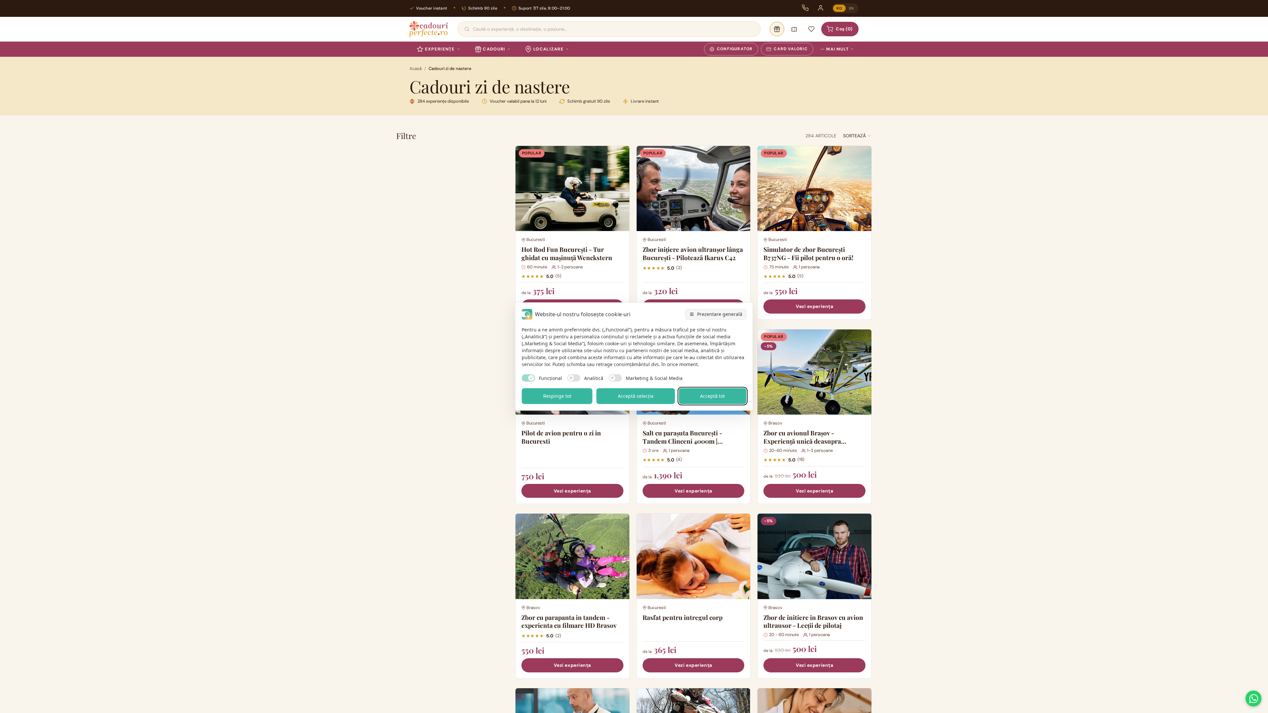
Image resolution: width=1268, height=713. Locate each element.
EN (851, 8)
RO (839, 8)
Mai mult (835, 49)
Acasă (415, 68)
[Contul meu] (820, 8)
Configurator (735, 48)
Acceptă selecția (635, 396)
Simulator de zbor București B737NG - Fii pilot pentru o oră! (808, 253)
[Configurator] (777, 29)
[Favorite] (811, 29)
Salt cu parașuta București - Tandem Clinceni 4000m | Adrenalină (682, 440)
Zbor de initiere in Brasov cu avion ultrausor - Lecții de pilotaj (813, 621)
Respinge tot (557, 396)
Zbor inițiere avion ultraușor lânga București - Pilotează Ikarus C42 (693, 253)
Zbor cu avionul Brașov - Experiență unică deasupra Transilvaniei (802, 440)
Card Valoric (790, 48)
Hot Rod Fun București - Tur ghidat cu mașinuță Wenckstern (566, 253)
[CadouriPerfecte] (428, 29)
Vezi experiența (814, 306)
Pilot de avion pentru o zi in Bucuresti (561, 436)
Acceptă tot (712, 396)
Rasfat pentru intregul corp (682, 617)
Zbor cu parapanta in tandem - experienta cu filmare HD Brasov (569, 621)
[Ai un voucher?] (794, 29)
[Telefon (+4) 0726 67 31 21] (805, 8)
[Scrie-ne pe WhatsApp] (1253, 698)
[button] (857, 135)
